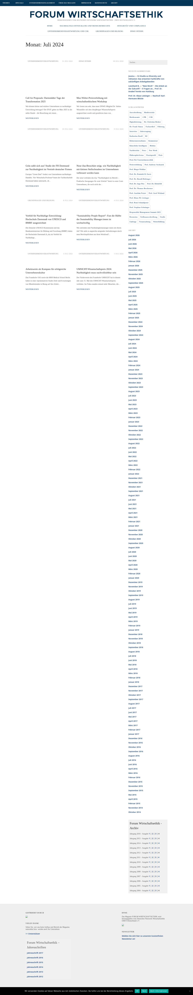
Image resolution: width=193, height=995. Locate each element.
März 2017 (133, 725)
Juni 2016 (132, 764)
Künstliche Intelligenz (138, 146)
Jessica (131, 76)
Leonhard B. (133, 86)
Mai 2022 (132, 456)
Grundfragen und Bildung (41, 200)
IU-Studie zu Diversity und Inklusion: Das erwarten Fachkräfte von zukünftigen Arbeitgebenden (146, 79)
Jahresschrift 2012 (35, 976)
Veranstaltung (144, 222)
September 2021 (135, 491)
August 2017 (134, 703)
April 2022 (132, 461)
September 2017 (135, 699)
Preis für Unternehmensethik (141, 160)
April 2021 (132, 513)
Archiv (114, 3)
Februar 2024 (134, 365)
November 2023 (135, 378)
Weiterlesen (32, 118)
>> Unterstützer (33, 933)
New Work (153, 150)
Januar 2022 (133, 474)
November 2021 (135, 482)
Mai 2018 (132, 664)
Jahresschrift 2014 (35, 967)
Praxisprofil (151, 155)
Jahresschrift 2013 (35, 972)
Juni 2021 (132, 504)
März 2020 (133, 569)
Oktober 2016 (134, 747)
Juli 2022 (132, 448)
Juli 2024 (132, 343)
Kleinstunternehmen (138, 141)
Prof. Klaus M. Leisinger (139, 198)
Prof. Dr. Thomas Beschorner (141, 188)
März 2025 (133, 309)
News (144, 150)
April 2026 (132, 252)
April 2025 (132, 304)
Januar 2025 (133, 317)
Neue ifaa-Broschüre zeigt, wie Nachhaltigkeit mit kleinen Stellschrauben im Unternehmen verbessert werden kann (99, 169)
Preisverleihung (136, 165)
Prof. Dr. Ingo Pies (137, 184)
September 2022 (135, 439)
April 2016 (132, 768)
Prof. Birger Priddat (138, 169)
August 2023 (134, 391)
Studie (162, 217)
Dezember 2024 (135, 322)
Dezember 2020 (135, 530)
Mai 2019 (132, 612)
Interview (133, 131)
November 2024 (135, 326)
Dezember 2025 (135, 270)
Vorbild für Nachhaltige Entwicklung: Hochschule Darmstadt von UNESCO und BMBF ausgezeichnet (46, 219)
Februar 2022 (134, 469)
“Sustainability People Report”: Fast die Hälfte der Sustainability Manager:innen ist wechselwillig (99, 219)
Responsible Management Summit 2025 (145, 212)
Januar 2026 (133, 265)
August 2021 (134, 495)
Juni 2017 (132, 712)
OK (137, 991)
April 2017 (132, 721)
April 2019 (132, 617)
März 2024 (133, 361)
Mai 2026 (132, 248)
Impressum (86, 3)
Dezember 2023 (135, 374)
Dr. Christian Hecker (152, 122)
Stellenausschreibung (148, 217)
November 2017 (135, 690)
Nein (144, 991)
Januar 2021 (133, 526)
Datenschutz (101, 3)
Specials (19, 3)
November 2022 (135, 430)
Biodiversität (149, 112)
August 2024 (134, 339)
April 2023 (132, 408)
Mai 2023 (132, 404)
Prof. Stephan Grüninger (139, 207)
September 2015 (135, 790)
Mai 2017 (132, 716)
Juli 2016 (132, 760)
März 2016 (133, 773)
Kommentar (153, 141)
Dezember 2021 (135, 478)
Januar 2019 (133, 630)
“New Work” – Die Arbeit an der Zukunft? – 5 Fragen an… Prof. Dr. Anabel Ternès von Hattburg (147, 89)
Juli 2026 (132, 239)
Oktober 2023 (134, 382)
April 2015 (132, 799)
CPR (144, 117)
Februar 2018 (134, 677)
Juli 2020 (132, 552)
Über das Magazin (67, 3)
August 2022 (134, 443)
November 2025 (135, 274)
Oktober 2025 (134, 278)
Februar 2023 (134, 417)
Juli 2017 (132, 708)
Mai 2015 (132, 795)
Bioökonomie (135, 117)
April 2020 (132, 565)
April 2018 (132, 669)
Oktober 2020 (134, 539)
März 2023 (133, 413)
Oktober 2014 (134, 812)
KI (146, 136)
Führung (161, 127)
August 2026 (134, 235)
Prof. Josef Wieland (156, 193)
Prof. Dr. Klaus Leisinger (139, 96)
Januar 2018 (133, 682)
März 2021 (133, 517)
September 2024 (135, 335)
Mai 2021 (132, 508)
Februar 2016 (134, 777)
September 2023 (135, 387)
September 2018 (135, 647)
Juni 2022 (132, 452)
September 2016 (135, 751)
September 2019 (135, 595)
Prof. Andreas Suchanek (154, 165)
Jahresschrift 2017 (35, 953)
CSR (151, 117)
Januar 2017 (133, 734)
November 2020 (135, 534)
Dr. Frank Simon (136, 127)
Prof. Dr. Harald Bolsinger (140, 179)
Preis (161, 155)
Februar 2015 (134, 803)
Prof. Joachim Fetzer (138, 193)
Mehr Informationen (158, 991)
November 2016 (135, 742)
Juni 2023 (132, 400)
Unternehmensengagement (42, 3)
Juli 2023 (132, 395)
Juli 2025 (132, 291)
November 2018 (135, 638)
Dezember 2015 (135, 781)
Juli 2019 (132, 604)
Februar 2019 (134, 625)
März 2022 (133, 465)
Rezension (134, 217)
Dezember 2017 (135, 686)
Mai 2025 (132, 300)
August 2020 (134, 547)
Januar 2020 (133, 578)
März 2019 (133, 621)
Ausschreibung (136, 112)
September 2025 (135, 283)
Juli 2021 (132, 500)
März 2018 (133, 673)
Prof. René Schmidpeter (139, 203)
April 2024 (132, 356)
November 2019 (135, 586)
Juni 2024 (132, 348)
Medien (153, 146)
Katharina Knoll (136, 136)
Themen (6, 3)
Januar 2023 (133, 421)
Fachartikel (150, 127)
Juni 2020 (132, 556)
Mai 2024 (132, 352)
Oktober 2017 (134, 695)
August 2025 (134, 287)
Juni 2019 (132, 608)
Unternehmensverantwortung (43, 61)
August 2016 (134, 755)
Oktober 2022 (134, 434)
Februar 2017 (134, 729)
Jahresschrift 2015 (35, 962)
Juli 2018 (132, 656)
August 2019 (134, 599)
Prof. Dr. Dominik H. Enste (140, 174)
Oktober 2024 (134, 330)
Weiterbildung (159, 222)
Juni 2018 (132, 660)
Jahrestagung (145, 131)
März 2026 (133, 257)
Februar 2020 (134, 573)
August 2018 (134, 651)
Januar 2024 (133, 369)
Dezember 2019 (135, 582)
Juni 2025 (132, 296)
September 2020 (135, 543)
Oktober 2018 (134, 643)
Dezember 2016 (135, 738)
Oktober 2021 (134, 487)
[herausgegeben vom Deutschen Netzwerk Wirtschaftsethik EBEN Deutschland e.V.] (96, 18)
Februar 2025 (134, 313)
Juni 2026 (132, 244)
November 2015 (135, 786)
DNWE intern (85, 61)
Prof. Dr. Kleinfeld (154, 184)
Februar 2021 (134, 521)
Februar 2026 (134, 261)
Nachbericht (134, 150)
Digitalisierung (135, 122)
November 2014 (135, 808)
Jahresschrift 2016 (35, 957)
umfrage (133, 222)
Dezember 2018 (135, 634)
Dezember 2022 (135, 426)
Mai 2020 (132, 560)
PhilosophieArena (137, 155)
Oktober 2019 (134, 591)
